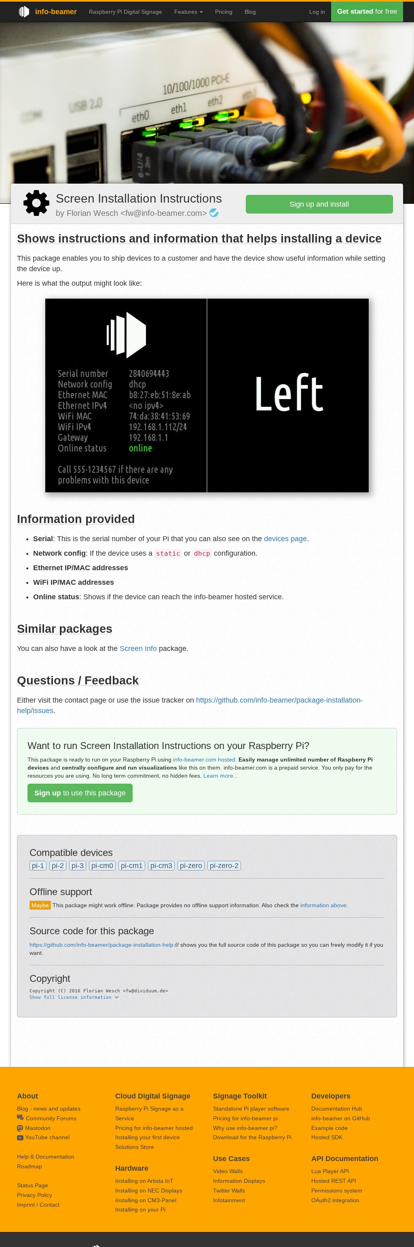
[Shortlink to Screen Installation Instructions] (36, 203)
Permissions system (336, 1190)
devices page (285, 539)
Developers (331, 1096)
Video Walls (228, 1171)
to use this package (80, 793)
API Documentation (344, 1159)
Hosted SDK (326, 1137)
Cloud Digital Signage (152, 1096)
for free (367, 11)
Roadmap (29, 1166)
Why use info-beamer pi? (245, 1128)
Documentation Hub (336, 1108)
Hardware (131, 1168)
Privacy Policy (34, 1195)
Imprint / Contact (38, 1204)
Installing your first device (147, 1137)
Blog (250, 11)
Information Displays (239, 1181)
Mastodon (38, 1128)
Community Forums (50, 1118)
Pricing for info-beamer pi (245, 1118)
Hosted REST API (333, 1181)
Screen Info (138, 648)
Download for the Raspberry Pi (252, 1137)
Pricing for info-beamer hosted (154, 1128)
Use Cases (231, 1159)
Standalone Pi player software (251, 1108)
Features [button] (186, 11)
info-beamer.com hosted (204, 759)
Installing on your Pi (140, 1209)
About (27, 1096)
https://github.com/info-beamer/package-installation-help (101, 945)
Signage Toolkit (240, 1096)
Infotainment (229, 1200)
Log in (317, 11)
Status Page (32, 1185)
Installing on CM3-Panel (145, 1200)
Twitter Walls (229, 1190)
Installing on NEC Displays (148, 1190)
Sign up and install (319, 204)
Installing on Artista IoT (144, 1181)
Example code (329, 1128)
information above (323, 905)
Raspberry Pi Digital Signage (125, 11)
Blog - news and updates (48, 1108)
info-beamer (56, 12)
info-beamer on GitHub (340, 1118)
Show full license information (72, 997)
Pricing (223, 11)
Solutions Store (134, 1147)
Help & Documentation (45, 1156)
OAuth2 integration (335, 1200)
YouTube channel (47, 1137)
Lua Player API (330, 1171)
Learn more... (220, 775)
